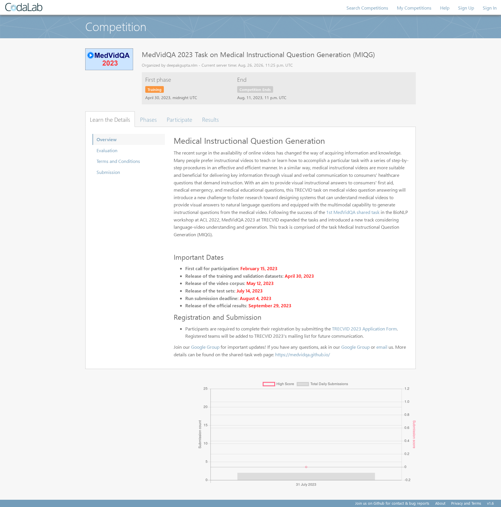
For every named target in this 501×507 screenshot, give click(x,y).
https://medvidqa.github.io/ (302, 354)
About (440, 503)
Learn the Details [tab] (110, 119)
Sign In (490, 8)
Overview (107, 139)
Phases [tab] (148, 119)
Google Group (205, 347)
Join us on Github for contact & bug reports (392, 503)
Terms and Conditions (118, 161)
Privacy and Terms (466, 503)
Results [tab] (210, 119)
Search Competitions (367, 8)
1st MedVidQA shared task (353, 212)
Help (444, 8)
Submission (108, 172)
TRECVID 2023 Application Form (364, 329)
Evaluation (107, 150)
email (381, 347)
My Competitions (414, 8)
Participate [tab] (179, 119)
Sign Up (466, 8)
